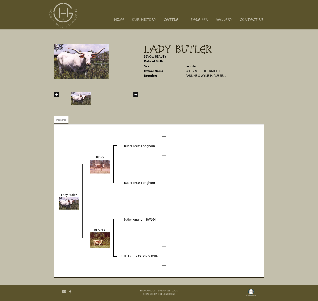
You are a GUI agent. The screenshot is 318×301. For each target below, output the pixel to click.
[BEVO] (100, 166)
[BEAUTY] (100, 240)
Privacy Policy (147, 290)
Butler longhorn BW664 (139, 219)
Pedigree (61, 119)
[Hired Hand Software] (251, 293)
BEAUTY (160, 56)
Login (175, 290)
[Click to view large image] (81, 61)
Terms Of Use (163, 290)
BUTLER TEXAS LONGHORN (139, 256)
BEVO (147, 56)
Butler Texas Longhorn (139, 146)
